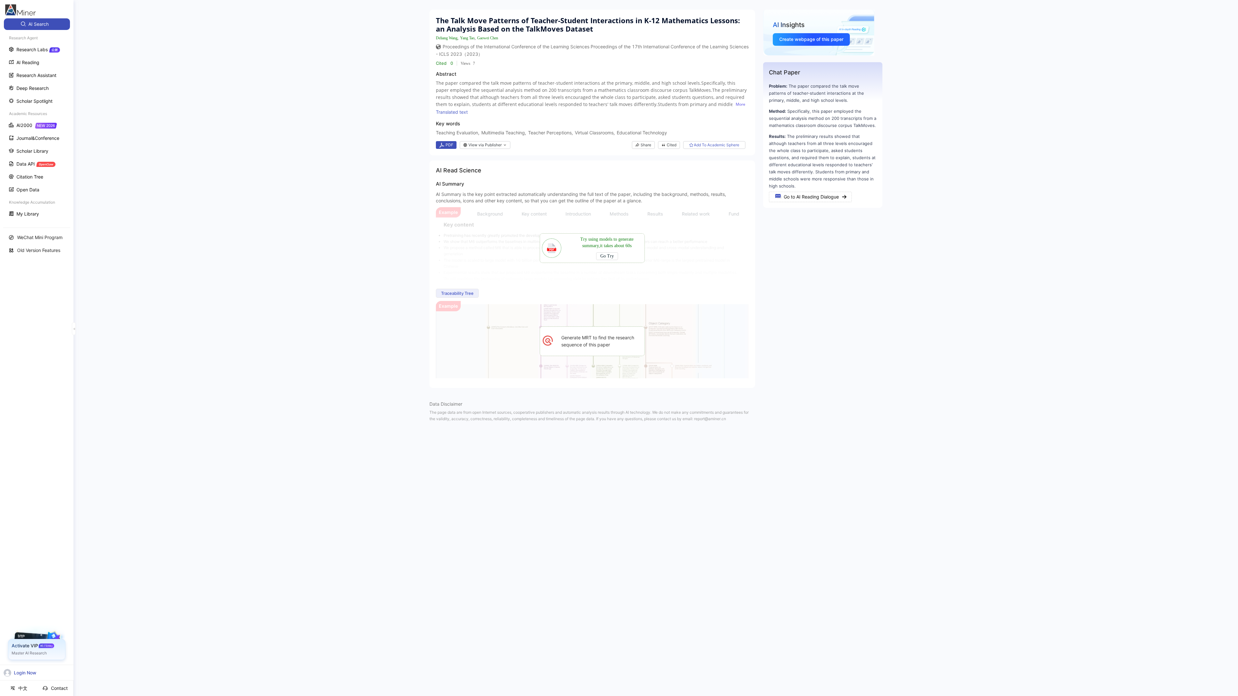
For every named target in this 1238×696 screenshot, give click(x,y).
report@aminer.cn (710, 418)
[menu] (37, 119)
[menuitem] (37, 24)
